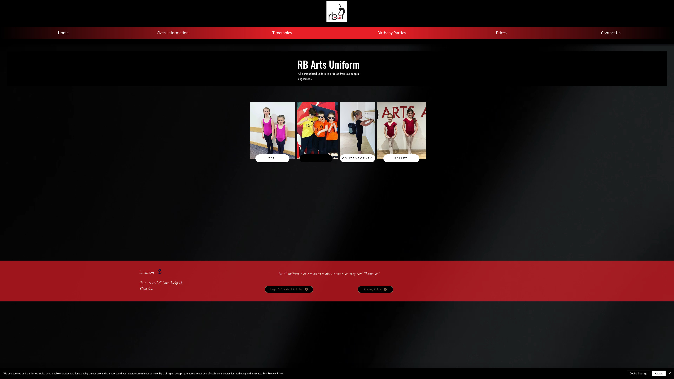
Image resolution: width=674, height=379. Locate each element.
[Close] (670, 373)
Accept (659, 373)
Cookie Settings (638, 373)
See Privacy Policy (273, 373)
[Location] (159, 271)
